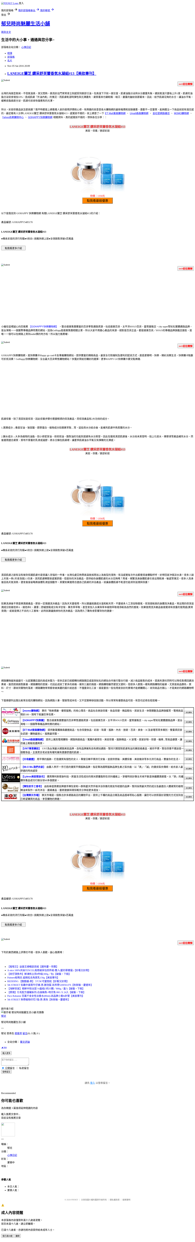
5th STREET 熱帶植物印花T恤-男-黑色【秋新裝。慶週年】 (38, 999)
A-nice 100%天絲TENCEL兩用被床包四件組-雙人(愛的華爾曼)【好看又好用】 (48, 970)
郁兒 (3, 1016)
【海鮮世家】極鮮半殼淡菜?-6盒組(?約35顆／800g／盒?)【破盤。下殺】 (46, 988)
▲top (4, 1047)
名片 (9, 60)
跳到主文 (6, 32)
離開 (18, 1236)
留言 (25, 1033)
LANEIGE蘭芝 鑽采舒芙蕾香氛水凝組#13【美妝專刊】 (51, 73)
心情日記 (26, 47)
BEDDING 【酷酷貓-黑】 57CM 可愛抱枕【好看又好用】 (38, 981)
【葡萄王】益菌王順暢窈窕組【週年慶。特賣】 (32, 966)
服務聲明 (126, 1200)
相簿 (9, 53)
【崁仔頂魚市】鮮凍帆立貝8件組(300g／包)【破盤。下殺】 (39, 974)
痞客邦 (18, 1033)
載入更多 (6, 1053)
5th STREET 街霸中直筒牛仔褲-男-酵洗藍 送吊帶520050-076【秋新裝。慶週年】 (50, 985)
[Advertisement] (97, 297)
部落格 (11, 57)
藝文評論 (25, 1042)
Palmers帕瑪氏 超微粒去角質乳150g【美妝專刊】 (33, 977)
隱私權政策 (115, 1200)
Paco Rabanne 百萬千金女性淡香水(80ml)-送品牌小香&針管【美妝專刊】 (45, 996)
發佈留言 (6, 1072)
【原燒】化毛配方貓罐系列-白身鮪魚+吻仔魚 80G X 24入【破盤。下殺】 (46, 992)
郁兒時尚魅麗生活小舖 (25, 23)
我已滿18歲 (7, 1236)
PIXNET (74, 1200)
